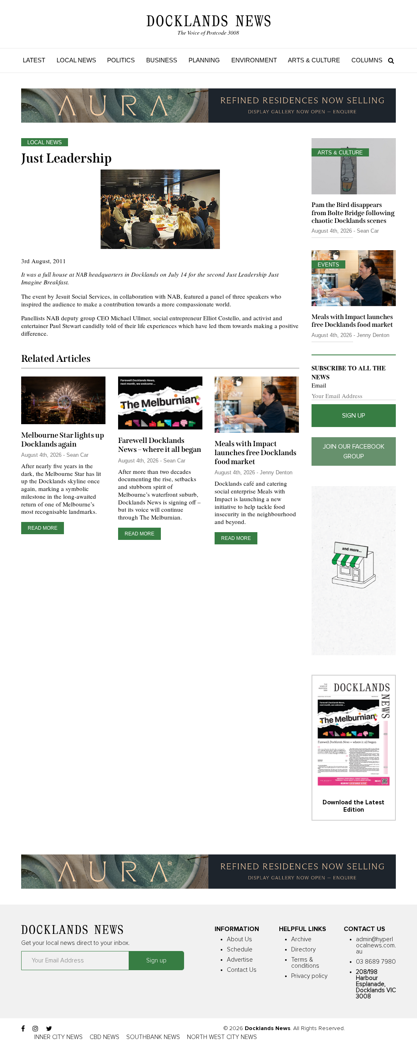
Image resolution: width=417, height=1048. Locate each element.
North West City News (222, 1037)
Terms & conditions (305, 963)
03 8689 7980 (376, 962)
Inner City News (58, 1037)
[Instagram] (35, 1029)
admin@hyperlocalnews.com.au (376, 945)
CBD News (104, 1037)
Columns (366, 60)
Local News (76, 60)
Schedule (239, 950)
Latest (34, 60)
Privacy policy (309, 976)
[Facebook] (23, 1029)
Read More (42, 528)
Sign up (353, 416)
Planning (204, 60)
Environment (254, 60)
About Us (239, 939)
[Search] (389, 60)
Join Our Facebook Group (353, 451)
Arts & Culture (314, 60)
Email (319, 385)
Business (161, 60)
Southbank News (153, 1037)
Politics (121, 60)
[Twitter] (49, 1029)
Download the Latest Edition (353, 806)
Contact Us (242, 970)
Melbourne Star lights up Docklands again (62, 440)
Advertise (240, 960)
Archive (301, 939)
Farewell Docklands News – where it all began (159, 445)
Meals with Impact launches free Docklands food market (255, 452)
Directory (303, 950)
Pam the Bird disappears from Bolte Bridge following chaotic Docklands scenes (353, 212)
